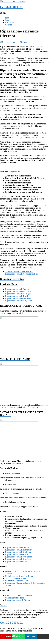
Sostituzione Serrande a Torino (18, 581)
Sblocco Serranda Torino (15, 578)
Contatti (8, 25)
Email (30, 636)
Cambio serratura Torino (15, 598)
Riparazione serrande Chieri (16, 561)
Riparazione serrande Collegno (18, 294)
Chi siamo (9, 22)
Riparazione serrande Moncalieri (18, 291)
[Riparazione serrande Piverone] (13, 42)
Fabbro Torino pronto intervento (18, 595)
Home (7, 18)
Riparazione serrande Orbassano (18, 298)
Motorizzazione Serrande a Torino (19, 576)
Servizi (8, 20)
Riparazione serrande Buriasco (19, 271)
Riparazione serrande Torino (17, 289)
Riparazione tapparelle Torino (17, 600)
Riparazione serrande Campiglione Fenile (23, 274)
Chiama (6, 636)
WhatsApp (18, 636)
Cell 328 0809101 (11, 7)
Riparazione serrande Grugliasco (18, 301)
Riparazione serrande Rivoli (16, 296)
